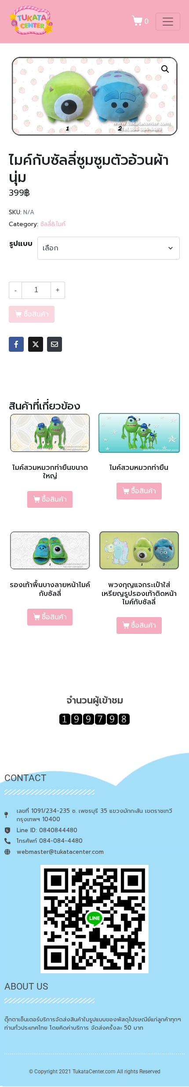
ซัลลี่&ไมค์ (52, 224)
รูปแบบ (21, 243)
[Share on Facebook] (16, 344)
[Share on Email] (54, 344)
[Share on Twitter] (35, 344)
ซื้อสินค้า (54, 499)
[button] (165, 69)
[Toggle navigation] (168, 21)
